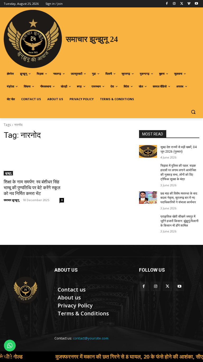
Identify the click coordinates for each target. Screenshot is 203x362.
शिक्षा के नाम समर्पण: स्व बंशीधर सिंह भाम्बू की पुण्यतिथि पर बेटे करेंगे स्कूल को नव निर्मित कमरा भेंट (32, 187)
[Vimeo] (189, 4)
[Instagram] (174, 4)
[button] (193, 112)
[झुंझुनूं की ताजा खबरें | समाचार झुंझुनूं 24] (25, 290)
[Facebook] (167, 4)
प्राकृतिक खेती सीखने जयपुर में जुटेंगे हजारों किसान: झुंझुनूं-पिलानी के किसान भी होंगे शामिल (179, 221)
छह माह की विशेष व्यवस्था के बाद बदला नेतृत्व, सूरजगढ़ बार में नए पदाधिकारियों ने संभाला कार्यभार (178, 198)
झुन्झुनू (8, 173)
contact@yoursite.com (90, 338)
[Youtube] (196, 4)
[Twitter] (182, 4)
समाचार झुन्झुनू (11, 200)
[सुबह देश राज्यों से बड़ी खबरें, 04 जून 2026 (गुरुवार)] (148, 151)
